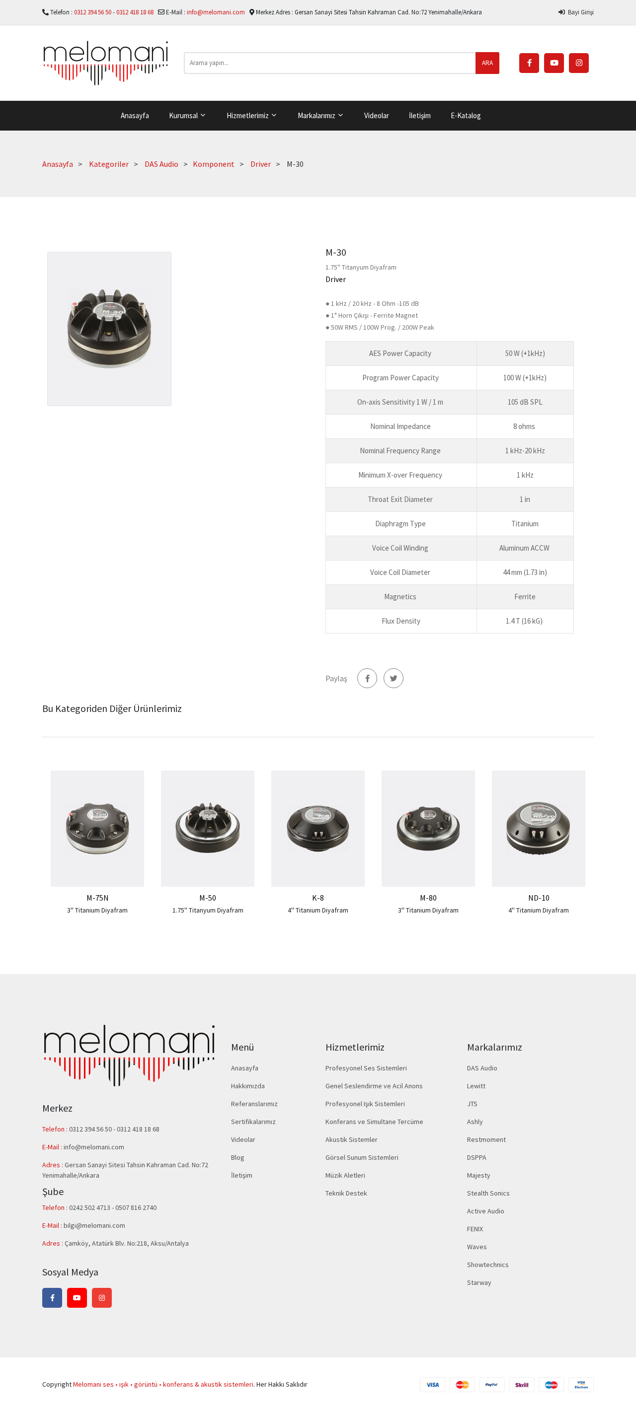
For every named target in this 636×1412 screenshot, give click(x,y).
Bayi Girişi (579, 12)
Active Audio (485, 1210)
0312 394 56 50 (93, 12)
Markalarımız (317, 115)
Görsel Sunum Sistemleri (361, 1157)
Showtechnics (488, 1264)
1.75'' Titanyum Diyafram (207, 910)
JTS (472, 1103)
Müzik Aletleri (345, 1175)
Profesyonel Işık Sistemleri (365, 1103)
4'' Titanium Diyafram (318, 910)
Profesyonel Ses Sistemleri (366, 1067)
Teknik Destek (346, 1193)
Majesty (478, 1175)
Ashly (475, 1121)
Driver (260, 164)
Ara (487, 63)
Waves (477, 1246)
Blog (237, 1157)
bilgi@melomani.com (94, 1225)
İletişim (420, 115)
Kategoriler (109, 164)
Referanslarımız (254, 1103)
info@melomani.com (216, 12)
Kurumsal (184, 115)
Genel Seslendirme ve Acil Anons (374, 1085)
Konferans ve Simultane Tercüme (374, 1121)
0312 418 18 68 (135, 12)
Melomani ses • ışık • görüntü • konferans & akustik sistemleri (163, 1384)
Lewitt (476, 1085)
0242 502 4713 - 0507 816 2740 (113, 1207)
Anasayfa (135, 115)
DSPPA (476, 1157)
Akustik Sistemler (351, 1139)
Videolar (376, 115)
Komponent (214, 164)
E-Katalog (466, 115)
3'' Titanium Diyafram (97, 910)
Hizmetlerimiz (248, 115)
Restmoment (486, 1139)
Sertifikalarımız (253, 1121)
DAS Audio (161, 164)
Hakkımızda (248, 1085)
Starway (479, 1282)
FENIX (475, 1228)
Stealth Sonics (488, 1193)
